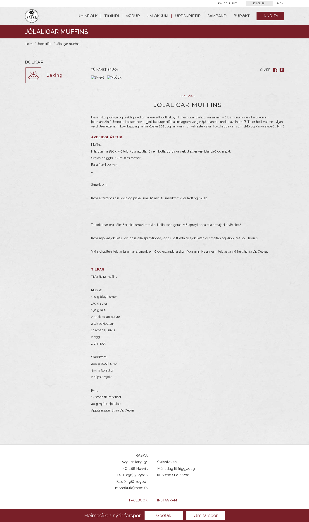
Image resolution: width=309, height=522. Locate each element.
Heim (29, 44)
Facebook (138, 500)
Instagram (167, 500)
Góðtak (163, 515)
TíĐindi (111, 16)
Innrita (270, 16)
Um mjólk (87, 16)
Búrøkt (241, 16)
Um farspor (206, 515)
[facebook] (275, 70)
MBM (280, 3)
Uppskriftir (188, 16)
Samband (217, 16)
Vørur (133, 16)
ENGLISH (259, 3)
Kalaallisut (227, 3)
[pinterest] (282, 70)
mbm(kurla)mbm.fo (131, 488)
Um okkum (157, 16)
